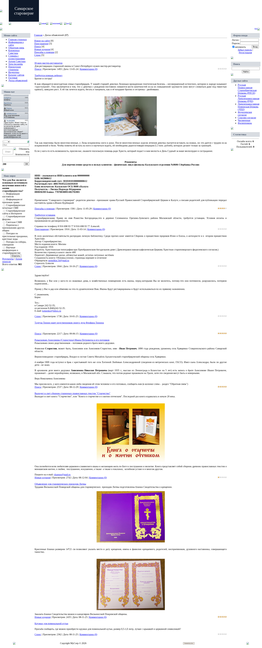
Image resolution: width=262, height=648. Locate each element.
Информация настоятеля (11, 195)
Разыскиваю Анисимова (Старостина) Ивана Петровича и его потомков (72, 340)
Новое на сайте (42, 40)
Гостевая (12, 77)
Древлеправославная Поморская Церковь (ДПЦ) (248, 107)
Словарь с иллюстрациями (16, 57)
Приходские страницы (14, 68)
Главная (43, 23)
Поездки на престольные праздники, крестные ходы (15, 236)
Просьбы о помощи (44, 52)
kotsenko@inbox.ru (51, 311)
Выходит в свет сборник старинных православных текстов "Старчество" (72, 393)
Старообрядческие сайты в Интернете (13, 212)
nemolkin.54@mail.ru (58, 260)
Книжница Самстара (14, 51)
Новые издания (42, 49)
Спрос (37, 55)
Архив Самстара (16, 61)
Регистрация (56, 23)
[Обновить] (28, 141)
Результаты (8, 259)
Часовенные (244, 120)
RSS (256, 28)
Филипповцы (245, 123)
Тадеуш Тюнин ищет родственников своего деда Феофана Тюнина (69, 322)
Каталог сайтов (16, 75)
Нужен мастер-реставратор (48, 63)
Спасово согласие (247, 117)
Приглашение (41, 43)
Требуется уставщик (45, 215)
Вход (67, 23)
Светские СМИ (14, 222)
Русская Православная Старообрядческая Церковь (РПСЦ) (247, 89)
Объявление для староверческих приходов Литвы (60, 484)
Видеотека (13, 72)
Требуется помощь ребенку (48, 75)
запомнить (240, 47)
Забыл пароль (245, 50)
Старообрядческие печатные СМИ (13, 206)
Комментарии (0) (88, 69)
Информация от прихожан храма (12, 201)
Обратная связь (16, 47)
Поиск (37, 46)
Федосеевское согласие (245, 113)
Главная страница (17, 39)
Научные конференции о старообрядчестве (11, 250)
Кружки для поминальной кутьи (51, 623)
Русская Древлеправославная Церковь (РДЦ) (248, 98)
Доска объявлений (17, 80)
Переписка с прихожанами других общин (13, 228)
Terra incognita (15, 64)
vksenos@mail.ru (62, 474)
